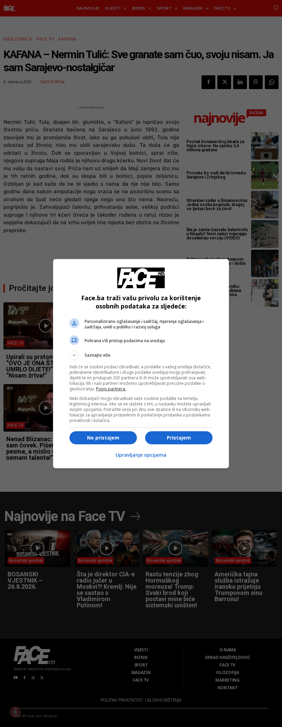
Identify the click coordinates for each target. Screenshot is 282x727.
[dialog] (141, 363)
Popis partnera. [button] (111, 389)
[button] (141, 355)
